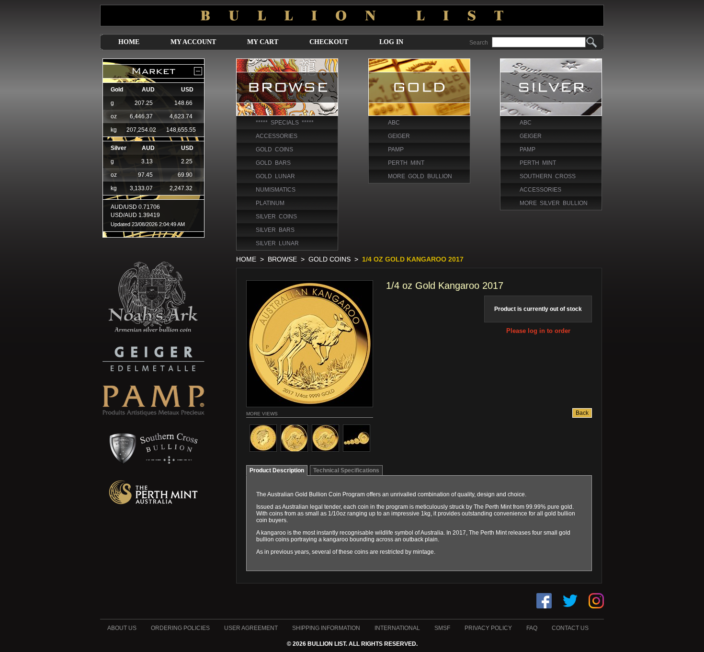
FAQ (531, 628)
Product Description (277, 470)
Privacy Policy (488, 628)
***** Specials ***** (285, 122)
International (397, 628)
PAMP (396, 149)
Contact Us (570, 628)
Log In (391, 42)
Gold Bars (273, 163)
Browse (282, 259)
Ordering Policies (180, 628)
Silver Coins (276, 216)
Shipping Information (326, 628)
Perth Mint (406, 163)
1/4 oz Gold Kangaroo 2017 (413, 259)
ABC (394, 122)
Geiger (399, 136)
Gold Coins (274, 149)
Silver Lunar (277, 243)
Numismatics (275, 189)
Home (128, 42)
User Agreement (251, 628)
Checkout (328, 42)
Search (478, 42)
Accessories (276, 136)
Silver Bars (275, 230)
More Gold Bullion (420, 176)
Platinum (270, 203)
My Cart (262, 42)
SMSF (442, 628)
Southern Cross (548, 176)
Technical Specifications (346, 470)
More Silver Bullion (554, 203)
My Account (193, 42)
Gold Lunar (275, 176)
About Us (121, 628)
